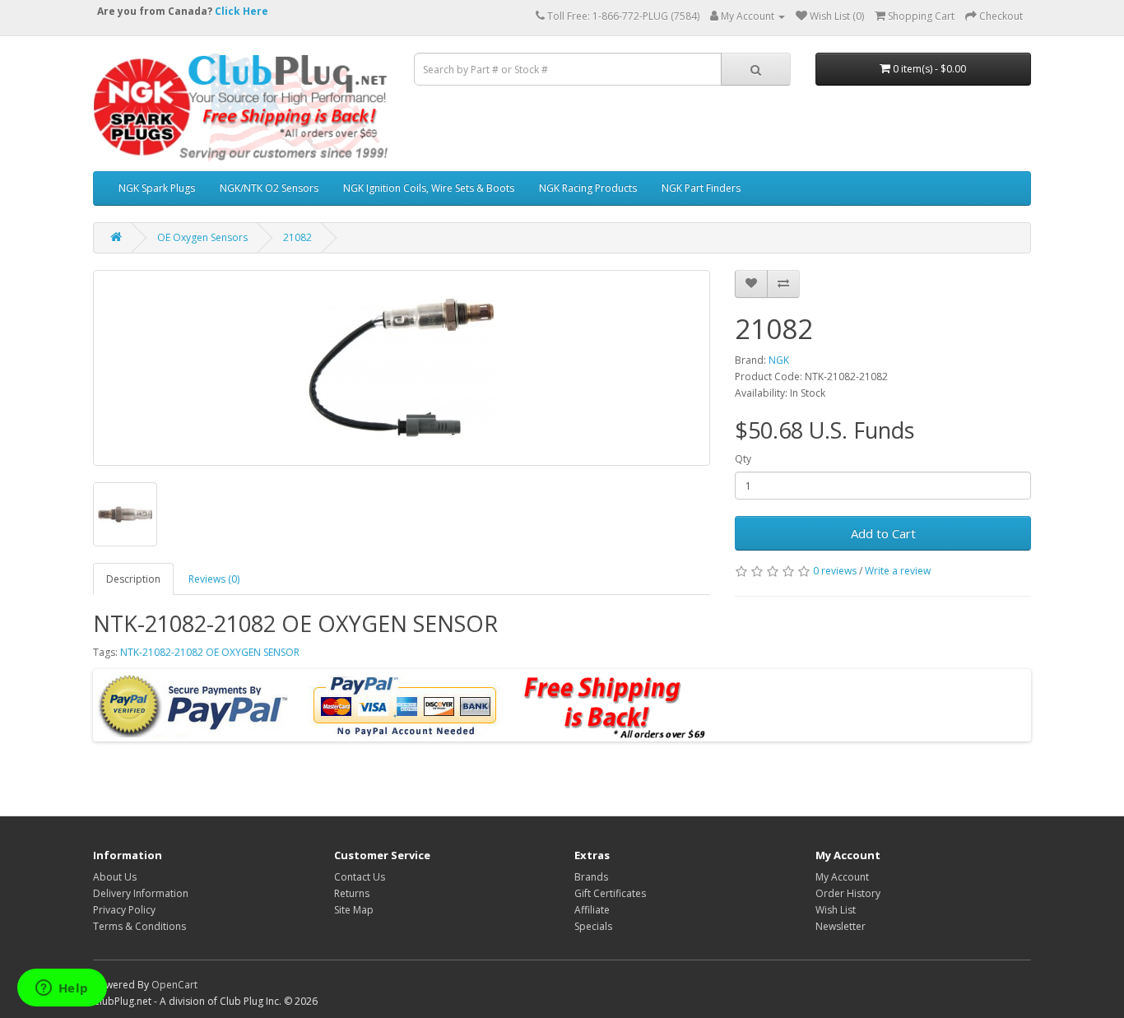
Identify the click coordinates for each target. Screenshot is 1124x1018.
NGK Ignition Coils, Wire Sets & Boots (428, 188)
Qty (743, 459)
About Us (115, 877)
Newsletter (840, 926)
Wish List (835, 910)
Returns (351, 893)
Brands (591, 877)
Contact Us (359, 877)
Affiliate (592, 910)
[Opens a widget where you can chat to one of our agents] (61, 989)
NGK (779, 360)
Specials (593, 926)
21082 (297, 237)
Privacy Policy (124, 910)
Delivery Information (140, 893)
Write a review (898, 571)
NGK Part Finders (701, 188)
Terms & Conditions (139, 926)
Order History (847, 893)
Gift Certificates (610, 893)
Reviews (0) (213, 579)
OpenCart (174, 985)
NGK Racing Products (588, 188)
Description (133, 579)
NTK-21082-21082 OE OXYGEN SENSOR (210, 652)
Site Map (354, 910)
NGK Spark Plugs (156, 188)
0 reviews (835, 571)
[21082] (401, 368)
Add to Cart (883, 533)
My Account (842, 877)
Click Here (241, 11)
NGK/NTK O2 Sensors (269, 188)
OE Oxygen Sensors (202, 237)
